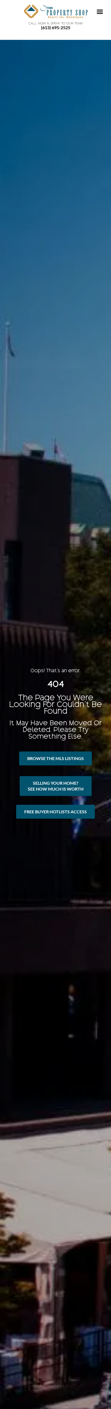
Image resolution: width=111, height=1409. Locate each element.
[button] (100, 12)
